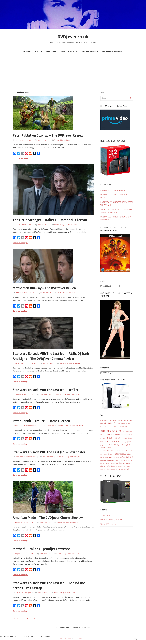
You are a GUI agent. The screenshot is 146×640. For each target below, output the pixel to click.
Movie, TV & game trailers (63, 225)
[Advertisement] (73, 73)
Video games (51, 51)
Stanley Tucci (116, 463)
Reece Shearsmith (107, 457)
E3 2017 (119, 435)
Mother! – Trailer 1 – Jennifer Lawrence (41, 549)
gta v (108, 445)
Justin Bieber (108, 451)
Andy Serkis (104, 420)
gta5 (102, 445)
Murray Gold (108, 454)
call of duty (110, 423)
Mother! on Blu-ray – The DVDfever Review (44, 288)
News (76, 225)
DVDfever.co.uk (73, 37)
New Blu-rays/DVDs (69, 51)
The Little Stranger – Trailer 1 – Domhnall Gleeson (50, 220)
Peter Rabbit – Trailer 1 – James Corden (41, 421)
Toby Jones (110, 469)
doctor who (111, 430)
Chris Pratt (112, 426)
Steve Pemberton (119, 466)
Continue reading (20, 158)
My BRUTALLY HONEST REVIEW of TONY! (116, 190)
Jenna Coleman (108, 448)
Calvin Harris (122, 423)
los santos (117, 451)
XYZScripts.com (83, 639)
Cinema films (63, 363)
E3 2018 (126, 435)
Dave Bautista (122, 426)
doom (105, 434)
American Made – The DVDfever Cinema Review (48, 518)
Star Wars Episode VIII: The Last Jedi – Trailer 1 (46, 390)
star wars (127, 463)
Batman (113, 420)
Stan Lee (106, 463)
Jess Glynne (120, 448)
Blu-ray (56, 140)
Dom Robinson (43, 140)
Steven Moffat (106, 466)
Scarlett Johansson (123, 460)
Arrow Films (105, 515)
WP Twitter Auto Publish (65, 639)
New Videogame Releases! (112, 51)
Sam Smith (127, 457)
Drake (111, 435)
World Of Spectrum (108, 524)
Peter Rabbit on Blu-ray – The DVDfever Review (48, 135)
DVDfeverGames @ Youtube (111, 520)
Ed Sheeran (114, 438)
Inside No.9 (125, 445)
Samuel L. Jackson (108, 460)
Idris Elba (115, 445)
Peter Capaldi (122, 454)
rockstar (118, 457)
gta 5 (129, 441)
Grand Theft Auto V (115, 441)
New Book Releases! (90, 51)
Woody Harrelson (122, 469)
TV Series (27, 51)
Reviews (69, 140)
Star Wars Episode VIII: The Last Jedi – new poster (49, 452)
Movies (37, 51)
